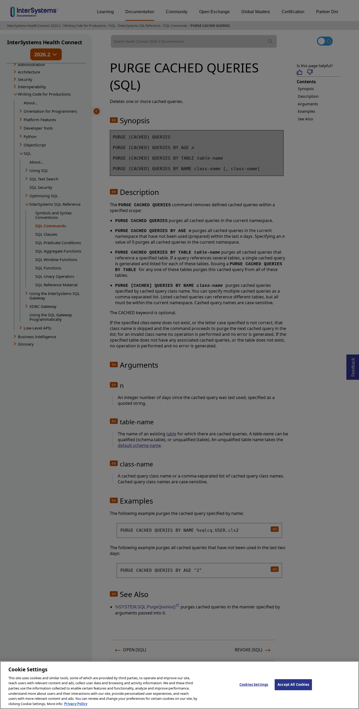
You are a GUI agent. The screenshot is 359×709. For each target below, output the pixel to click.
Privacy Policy (75, 703)
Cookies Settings (253, 684)
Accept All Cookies (293, 684)
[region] (179, 685)
